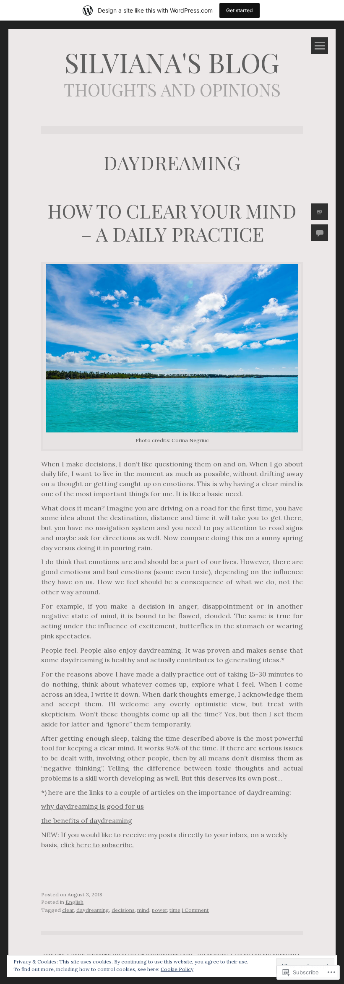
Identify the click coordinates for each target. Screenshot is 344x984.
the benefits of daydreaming (86, 820)
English (74, 902)
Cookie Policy (177, 969)
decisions (123, 910)
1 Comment (195, 910)
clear (68, 910)
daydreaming (92, 910)
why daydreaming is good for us (92, 806)
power (159, 910)
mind (143, 910)
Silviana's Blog (172, 62)
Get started (239, 10)
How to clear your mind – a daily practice (172, 222)
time (174, 910)
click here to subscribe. (97, 845)
